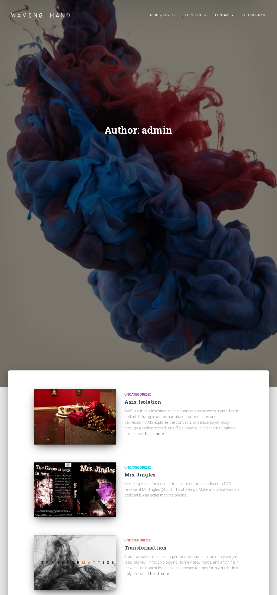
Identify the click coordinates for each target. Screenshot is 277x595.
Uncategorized (137, 394)
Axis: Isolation (142, 402)
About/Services (162, 15)
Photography (254, 15)
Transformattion (145, 547)
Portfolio (194, 15)
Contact (223, 15)
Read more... (155, 434)
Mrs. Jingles (139, 474)
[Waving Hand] (41, 15)
